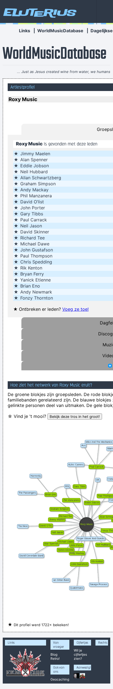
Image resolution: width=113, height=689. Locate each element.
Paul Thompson (36, 256)
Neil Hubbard (34, 171)
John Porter (32, 207)
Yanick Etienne (35, 280)
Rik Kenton (31, 268)
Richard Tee (32, 238)
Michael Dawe (34, 244)
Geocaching (59, 679)
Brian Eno (30, 286)
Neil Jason (31, 225)
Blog (53, 654)
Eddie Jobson (34, 165)
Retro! (55, 658)
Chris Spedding (36, 262)
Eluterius (39, 12)
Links (24, 30)
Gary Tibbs (31, 213)
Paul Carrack (33, 219)
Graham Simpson (38, 183)
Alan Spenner (34, 159)
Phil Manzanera (36, 195)
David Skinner (34, 231)
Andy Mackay (34, 189)
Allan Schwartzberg (40, 177)
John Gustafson (36, 250)
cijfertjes (80, 654)
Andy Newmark (36, 292)
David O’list (32, 201)
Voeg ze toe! (75, 309)
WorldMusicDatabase (60, 30)
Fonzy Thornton (36, 298)
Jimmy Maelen (35, 153)
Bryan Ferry (32, 274)
